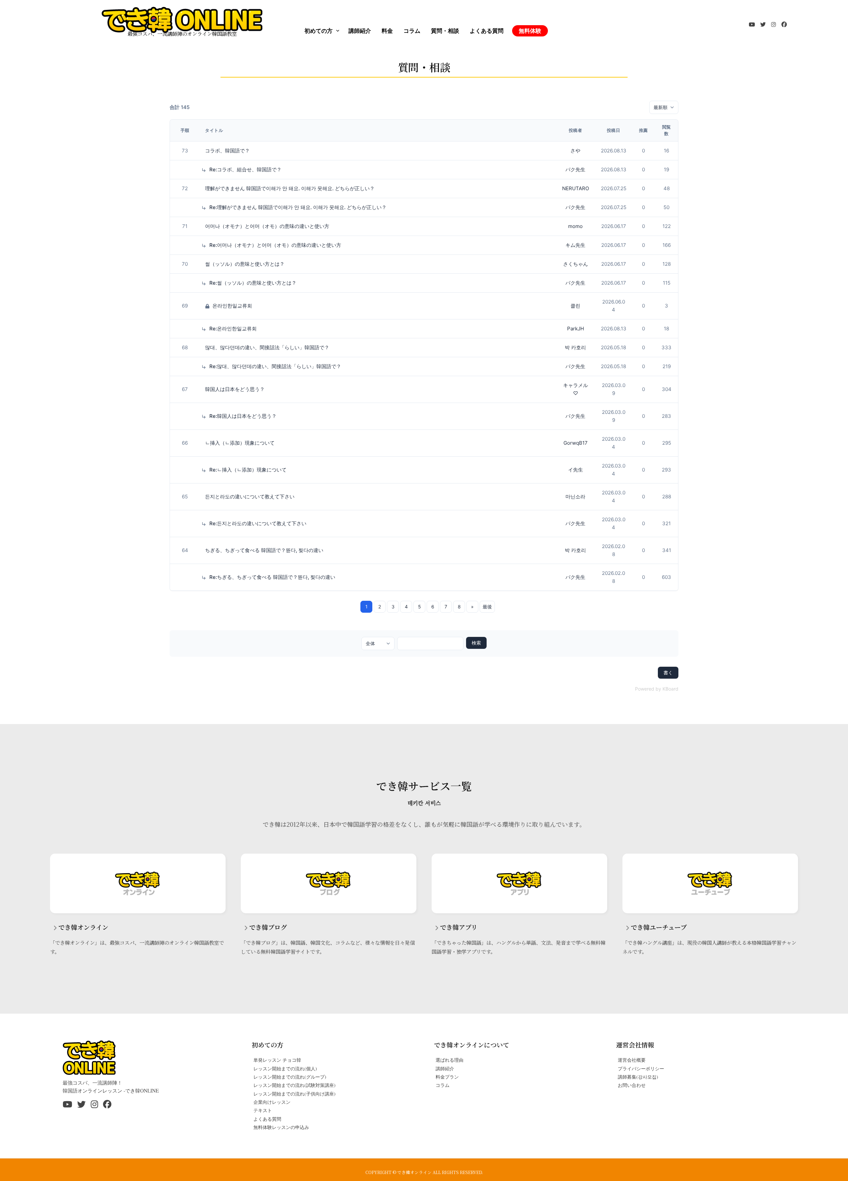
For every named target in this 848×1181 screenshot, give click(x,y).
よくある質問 (487, 31)
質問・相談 (445, 31)
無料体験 (530, 31)
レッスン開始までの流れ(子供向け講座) (294, 1094)
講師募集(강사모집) (638, 1077)
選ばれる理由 (449, 1060)
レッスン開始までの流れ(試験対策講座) (294, 1085)
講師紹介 (359, 31)
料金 (387, 31)
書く (668, 672)
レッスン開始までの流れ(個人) (285, 1068)
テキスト (262, 1110)
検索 (476, 643)
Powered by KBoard (656, 689)
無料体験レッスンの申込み (281, 1127)
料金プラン (447, 1077)
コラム (411, 31)
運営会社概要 (632, 1060)
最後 (487, 606)
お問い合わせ (632, 1085)
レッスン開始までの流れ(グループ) (289, 1077)
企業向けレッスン (272, 1102)
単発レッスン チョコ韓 (277, 1060)
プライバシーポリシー (641, 1068)
